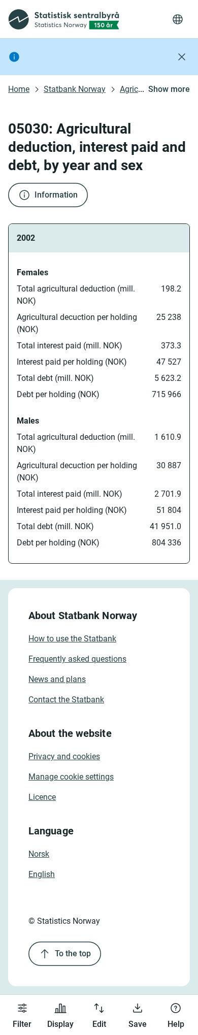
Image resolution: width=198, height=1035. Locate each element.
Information (56, 195)
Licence (42, 797)
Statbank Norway (75, 89)
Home (18, 89)
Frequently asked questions (77, 659)
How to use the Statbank (72, 638)
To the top (73, 953)
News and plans (57, 679)
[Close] (182, 57)
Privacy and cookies (64, 756)
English (41, 874)
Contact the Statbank (66, 699)
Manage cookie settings (71, 777)
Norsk (38, 854)
